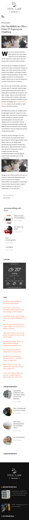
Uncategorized (5, 22)
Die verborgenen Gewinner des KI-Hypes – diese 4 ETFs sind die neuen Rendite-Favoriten (14, 326)
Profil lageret (9, 247)
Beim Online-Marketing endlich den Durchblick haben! (18, 425)
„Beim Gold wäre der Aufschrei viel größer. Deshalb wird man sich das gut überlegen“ (13, 335)
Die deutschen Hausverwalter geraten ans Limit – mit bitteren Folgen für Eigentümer (13, 358)
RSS (5, 297)
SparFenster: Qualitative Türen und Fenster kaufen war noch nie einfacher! (19, 395)
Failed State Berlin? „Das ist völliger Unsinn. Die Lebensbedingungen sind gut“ (14, 318)
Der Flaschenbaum (19, 437)
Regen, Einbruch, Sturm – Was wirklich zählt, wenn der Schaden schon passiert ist (13, 366)
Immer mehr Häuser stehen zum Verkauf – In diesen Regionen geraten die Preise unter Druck (13, 375)
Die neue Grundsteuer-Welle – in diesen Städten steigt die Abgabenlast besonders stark (13, 343)
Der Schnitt (6, 198)
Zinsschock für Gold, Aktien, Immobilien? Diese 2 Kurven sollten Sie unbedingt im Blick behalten (14, 310)
